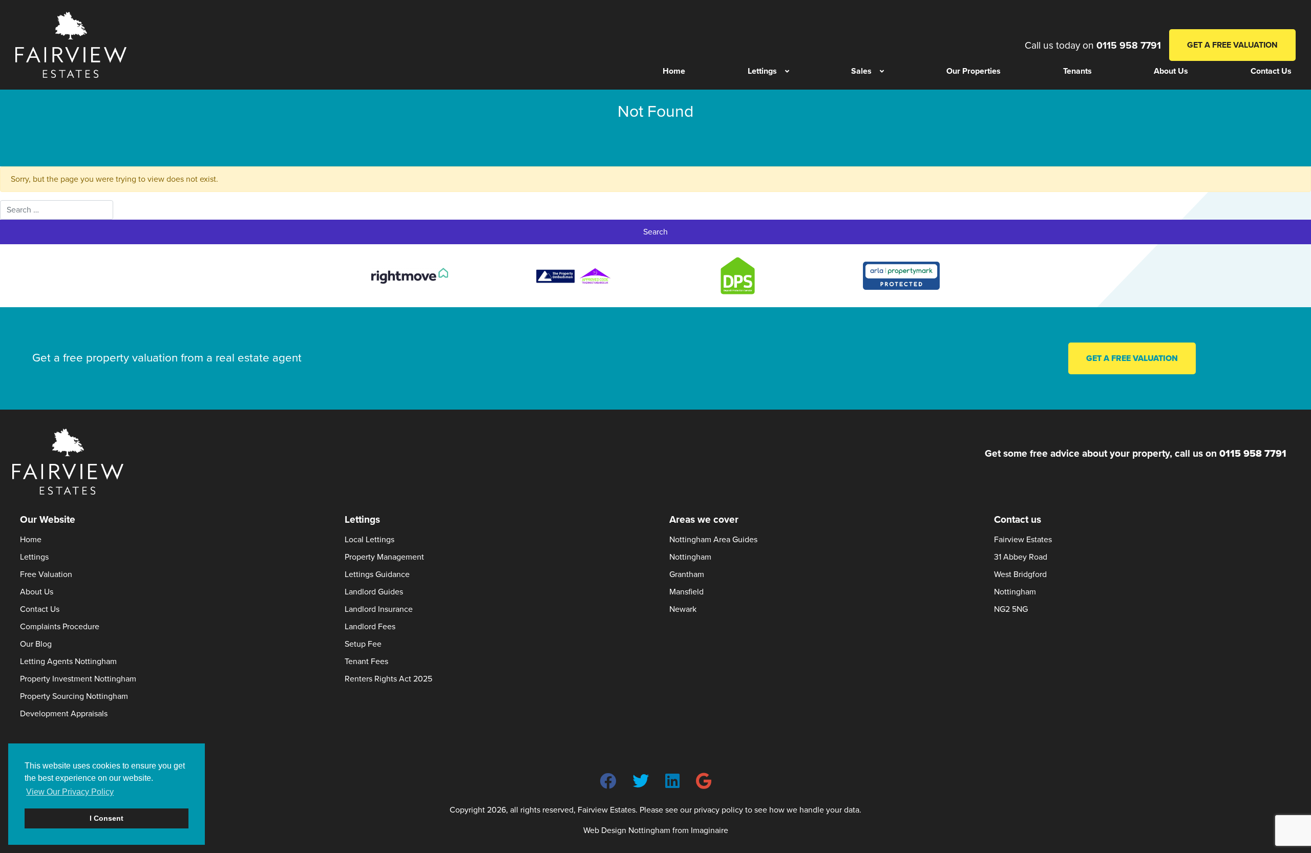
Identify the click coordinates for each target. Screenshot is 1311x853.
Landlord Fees (370, 627)
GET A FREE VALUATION (1232, 45)
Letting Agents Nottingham (68, 661)
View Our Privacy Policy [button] (70, 791)
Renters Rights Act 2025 (388, 679)
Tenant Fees (366, 661)
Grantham (686, 574)
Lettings (34, 557)
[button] (768, 71)
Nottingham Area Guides (713, 540)
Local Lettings (369, 540)
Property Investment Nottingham (78, 679)
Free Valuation (46, 574)
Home (30, 540)
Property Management (384, 557)
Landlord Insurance (379, 609)
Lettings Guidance (377, 574)
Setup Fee (363, 644)
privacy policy (718, 810)
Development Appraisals (64, 714)
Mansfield (686, 592)
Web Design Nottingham (626, 830)
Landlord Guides (374, 592)
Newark (682, 609)
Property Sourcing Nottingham (74, 696)
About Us (36, 592)
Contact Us (39, 609)
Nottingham (690, 557)
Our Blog (36, 644)
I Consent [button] (106, 818)
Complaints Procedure (59, 627)
